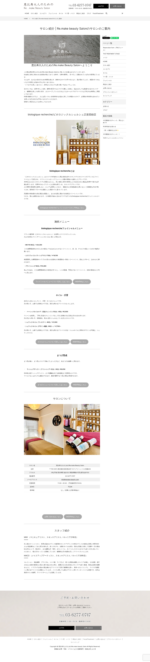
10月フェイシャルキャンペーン (113, 138)
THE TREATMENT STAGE (111, 54)
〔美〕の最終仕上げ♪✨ (111, 130)
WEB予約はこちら (81, 282)
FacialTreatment (98, 13)
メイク (105, 57)
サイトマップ (107, 96)
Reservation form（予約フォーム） (113, 49)
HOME (27, 13)
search (107, 13)
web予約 (61, 628)
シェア (104, 36)
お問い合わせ (107, 88)
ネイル (61, 13)
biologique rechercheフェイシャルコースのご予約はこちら (62, 208)
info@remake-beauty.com (70, 479)
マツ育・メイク (70, 13)
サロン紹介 (34, 13)
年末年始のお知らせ (109, 126)
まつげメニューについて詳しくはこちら (52, 385)
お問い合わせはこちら (52, 517)
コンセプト (43, 13)
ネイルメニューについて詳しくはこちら (52, 342)
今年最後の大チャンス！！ (111, 134)
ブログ (89, 13)
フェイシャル (52, 13)
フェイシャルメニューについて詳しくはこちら (53, 282)
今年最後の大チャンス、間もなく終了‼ (113, 121)
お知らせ (106, 106)
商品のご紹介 (80, 13)
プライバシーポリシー (110, 92)
